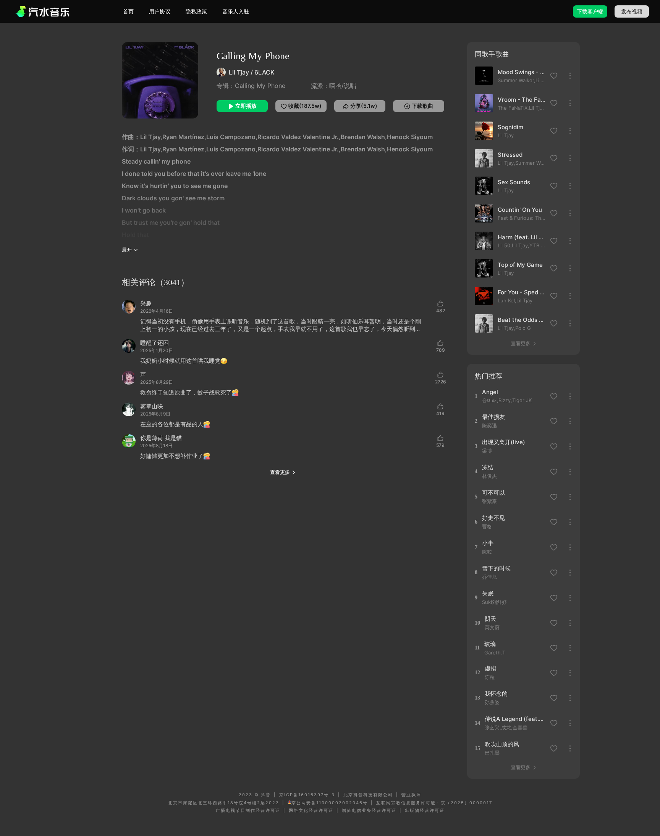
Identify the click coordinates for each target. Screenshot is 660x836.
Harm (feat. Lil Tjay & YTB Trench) (522, 237)
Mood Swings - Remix (522, 72)
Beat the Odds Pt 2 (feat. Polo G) (522, 319)
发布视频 (631, 11)
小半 (487, 543)
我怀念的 (496, 693)
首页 (128, 11)
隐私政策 (196, 11)
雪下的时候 (496, 568)
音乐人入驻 (235, 11)
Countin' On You (520, 209)
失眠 (487, 593)
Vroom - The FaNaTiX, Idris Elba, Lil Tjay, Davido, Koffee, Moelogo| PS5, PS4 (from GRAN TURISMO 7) (522, 99)
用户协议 (159, 11)
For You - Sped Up (522, 292)
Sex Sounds (514, 182)
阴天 (490, 618)
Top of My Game (520, 264)
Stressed (510, 154)
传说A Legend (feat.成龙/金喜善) (516, 718)
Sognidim (510, 127)
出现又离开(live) (503, 442)
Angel (490, 392)
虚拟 (490, 668)
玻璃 (490, 644)
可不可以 (493, 492)
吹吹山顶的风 (502, 744)
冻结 (487, 467)
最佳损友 (493, 416)
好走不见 (493, 517)
